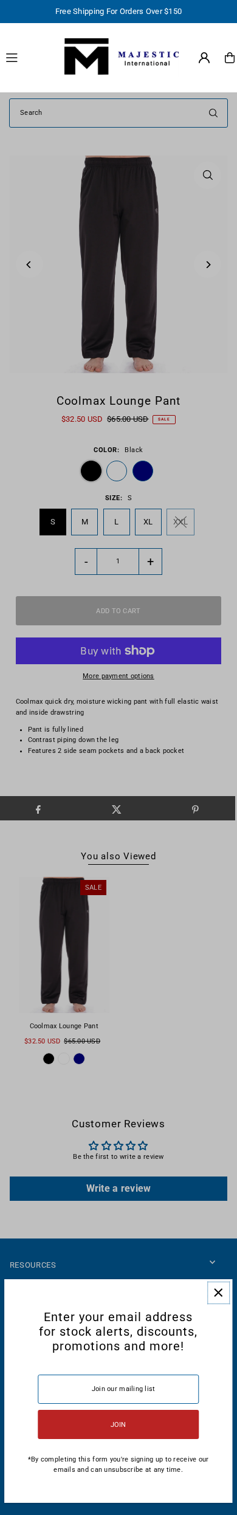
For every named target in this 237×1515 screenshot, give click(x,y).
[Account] (204, 57)
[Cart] (230, 57)
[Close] (218, 1293)
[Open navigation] (26, 57)
